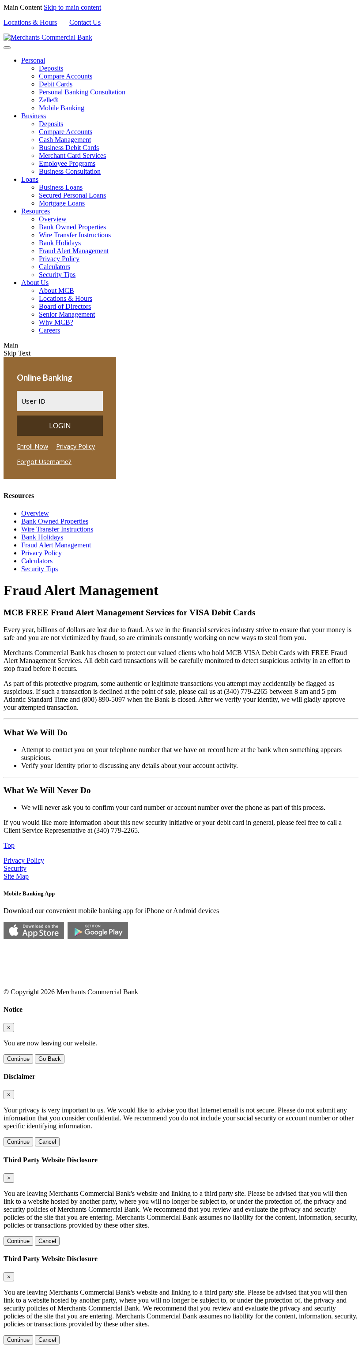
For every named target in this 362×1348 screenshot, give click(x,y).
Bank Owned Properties (72, 227)
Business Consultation (70, 171)
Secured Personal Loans (72, 195)
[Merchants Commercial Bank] (48, 37)
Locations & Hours (30, 22)
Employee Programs (67, 163)
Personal (33, 60)
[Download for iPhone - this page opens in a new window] (34, 936)
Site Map (16, 876)
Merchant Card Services (72, 155)
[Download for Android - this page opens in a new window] (98, 936)
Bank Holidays (60, 243)
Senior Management (67, 314)
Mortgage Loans (62, 203)
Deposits (51, 68)
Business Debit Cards (69, 147)
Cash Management (65, 139)
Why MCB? (56, 322)
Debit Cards (55, 84)
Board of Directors (65, 306)
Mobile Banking (61, 108)
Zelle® (48, 100)
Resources (35, 211)
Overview (53, 219)
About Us (35, 282)
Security (15, 868)
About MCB (56, 290)
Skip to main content (72, 7)
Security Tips (57, 274)
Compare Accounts (65, 76)
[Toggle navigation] (7, 47)
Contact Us (85, 22)
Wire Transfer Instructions (75, 235)
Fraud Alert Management (74, 251)
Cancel (47, 1141)
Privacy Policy (59, 258)
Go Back (49, 1059)
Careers (49, 330)
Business (33, 116)
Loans (29, 179)
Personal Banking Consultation (82, 92)
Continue (18, 1059)
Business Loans (61, 187)
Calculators (54, 266)
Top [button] (9, 845)
